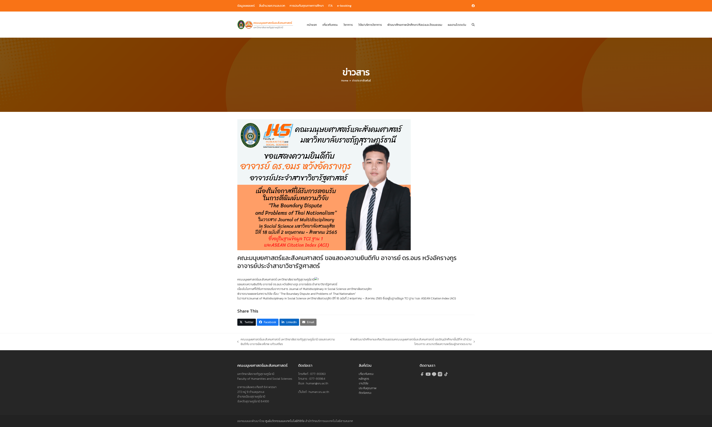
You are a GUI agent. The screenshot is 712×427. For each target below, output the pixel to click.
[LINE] (434, 375)
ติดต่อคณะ (365, 392)
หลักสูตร (364, 378)
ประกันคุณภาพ (368, 388)
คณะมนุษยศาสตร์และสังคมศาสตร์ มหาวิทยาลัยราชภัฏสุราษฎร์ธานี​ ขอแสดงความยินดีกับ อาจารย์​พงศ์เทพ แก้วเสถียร (286, 341)
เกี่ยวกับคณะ (366, 374)
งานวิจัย (363, 383)
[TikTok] (446, 375)
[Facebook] (423, 375)
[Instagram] (440, 375)
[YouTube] (428, 375)
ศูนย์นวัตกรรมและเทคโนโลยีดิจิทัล (284, 421)
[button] (473, 24)
